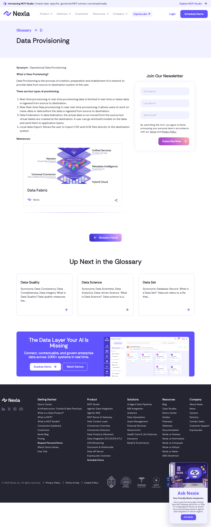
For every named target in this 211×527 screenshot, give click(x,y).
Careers (194, 412)
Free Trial (42, 451)
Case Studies (169, 408)
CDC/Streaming (95, 442)
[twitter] (9, 410)
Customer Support (199, 425)
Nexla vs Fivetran (171, 434)
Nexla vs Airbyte (171, 447)
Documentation (170, 430)
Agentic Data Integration (100, 408)
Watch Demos (75, 366)
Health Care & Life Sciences (142, 434)
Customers (43, 430)
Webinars (167, 425)
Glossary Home (108, 237)
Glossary (23, 30)
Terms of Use (72, 482)
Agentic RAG (93, 412)
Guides (166, 417)
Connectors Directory (98, 430)
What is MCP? (45, 417)
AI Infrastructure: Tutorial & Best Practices (60, 408)
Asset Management (137, 421)
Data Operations (136, 417)
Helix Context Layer (97, 421)
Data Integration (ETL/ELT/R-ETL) (104, 438)
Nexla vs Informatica (173, 438)
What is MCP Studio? (49, 421)
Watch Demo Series (48, 447)
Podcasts (167, 421)
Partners (194, 417)
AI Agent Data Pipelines (139, 404)
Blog (164, 404)
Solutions (62, 13)
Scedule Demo (42, 366)
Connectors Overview (98, 425)
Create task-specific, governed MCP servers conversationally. (57, 3)
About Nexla (196, 404)
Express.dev (196, 430)
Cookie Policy (91, 482)
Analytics (132, 412)
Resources (99, 13)
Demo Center (45, 404)
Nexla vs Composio (172, 442)
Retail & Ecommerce (138, 442)
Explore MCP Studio (191, 3)
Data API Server (95, 451)
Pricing (41, 438)
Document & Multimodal (100, 447)
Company (118, 13)
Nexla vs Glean (170, 451)
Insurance (132, 438)
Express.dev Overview (99, 455)
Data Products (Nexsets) (100, 434)
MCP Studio (93, 404)
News (193, 408)
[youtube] (21, 410)
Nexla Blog (43, 434)
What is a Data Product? (51, 412)
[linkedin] (3, 409)
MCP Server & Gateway (99, 417)
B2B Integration (135, 408)
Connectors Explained (49, 425)
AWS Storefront (170, 455)
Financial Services (136, 425)
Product (44, 13)
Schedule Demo (194, 14)
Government (134, 430)
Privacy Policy (169, 131)
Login (172, 14)
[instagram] (14, 409)
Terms (153, 131)
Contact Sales (197, 421)
